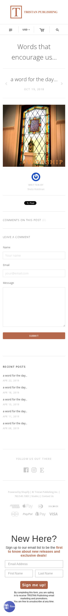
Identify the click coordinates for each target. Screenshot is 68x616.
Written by (36, 184)
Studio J (35, 496)
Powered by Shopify (18, 492)
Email (6, 265)
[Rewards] (9, 606)
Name (6, 247)
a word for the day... (15, 375)
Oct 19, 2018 (34, 89)
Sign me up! (34, 585)
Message (8, 283)
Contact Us (48, 496)
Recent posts (14, 366)
